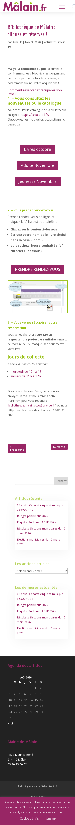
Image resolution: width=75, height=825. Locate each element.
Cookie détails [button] (29, 818)
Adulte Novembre (37, 165)
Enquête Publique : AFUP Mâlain (37, 522)
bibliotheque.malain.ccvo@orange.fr (31, 405)
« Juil (10, 723)
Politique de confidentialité (37, 786)
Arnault (17, 42)
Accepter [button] (51, 818)
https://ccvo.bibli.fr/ (35, 114)
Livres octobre (37, 149)
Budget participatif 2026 (32, 516)
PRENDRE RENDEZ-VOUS (37, 269)
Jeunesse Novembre (38, 181)
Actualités (50, 42)
